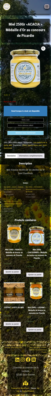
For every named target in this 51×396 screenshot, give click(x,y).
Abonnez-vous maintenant (25, 133)
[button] (43, 48)
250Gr (24, 145)
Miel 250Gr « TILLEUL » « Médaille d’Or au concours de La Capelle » (13, 203)
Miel (10, 145)
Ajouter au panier (12, 272)
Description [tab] (11, 156)
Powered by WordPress (20, 388)
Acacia (30, 145)
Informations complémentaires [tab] (30, 156)
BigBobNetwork (28, 391)
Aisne (35, 145)
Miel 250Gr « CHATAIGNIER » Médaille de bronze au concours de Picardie (35, 189)
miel (40, 145)
